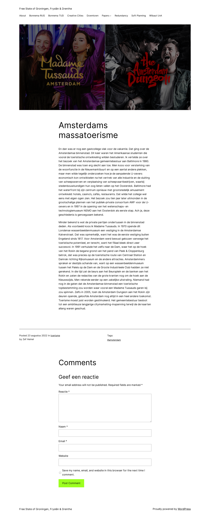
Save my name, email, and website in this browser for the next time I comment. (103, 472)
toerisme (55, 335)
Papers (105, 15)
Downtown (92, 15)
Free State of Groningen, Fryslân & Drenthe (45, 8)
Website (63, 455)
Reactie (64, 391)
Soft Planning (138, 15)
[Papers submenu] (110, 15)
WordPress (184, 508)
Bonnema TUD (56, 15)
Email (63, 441)
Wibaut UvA (155, 15)
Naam (63, 426)
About (22, 15)
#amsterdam (114, 339)
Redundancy (121, 15)
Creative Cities (75, 15)
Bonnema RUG (37, 15)
